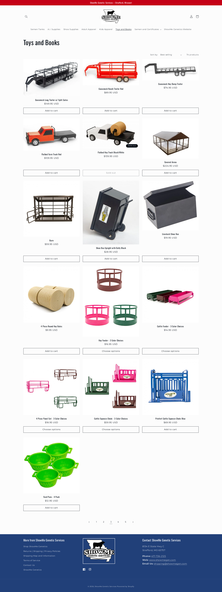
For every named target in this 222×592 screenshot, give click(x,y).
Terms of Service (31, 560)
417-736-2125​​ (158, 556)
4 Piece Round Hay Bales (51, 326)
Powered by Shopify (125, 586)
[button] (26, 16)
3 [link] (111, 522)
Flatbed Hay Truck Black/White (111, 152)
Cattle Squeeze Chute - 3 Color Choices (111, 418)
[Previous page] (89, 522)
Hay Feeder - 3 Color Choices (111, 340)
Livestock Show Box (170, 234)
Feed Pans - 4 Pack (51, 497)
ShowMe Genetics (32, 570)
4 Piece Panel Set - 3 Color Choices (51, 418)
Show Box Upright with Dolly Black (111, 248)
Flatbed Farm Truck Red (52, 154)
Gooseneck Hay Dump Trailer (170, 84)
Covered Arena (170, 162)
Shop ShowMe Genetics (35, 546)
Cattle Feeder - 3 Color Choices (170, 326)
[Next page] (133, 522)
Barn (51, 240)
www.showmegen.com (162, 560)
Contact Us (29, 565)
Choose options (111, 351)
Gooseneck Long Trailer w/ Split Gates (51, 100)
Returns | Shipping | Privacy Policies (41, 551)
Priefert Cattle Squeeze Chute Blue (170, 418)
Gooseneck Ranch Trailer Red (111, 89)
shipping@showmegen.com (170, 563)
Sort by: (154, 55)
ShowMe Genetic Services (106, 586)
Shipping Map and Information (39, 556)
